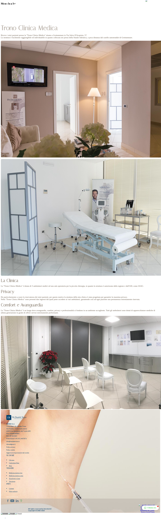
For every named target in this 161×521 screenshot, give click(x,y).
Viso (104, 5)
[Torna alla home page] (16, 418)
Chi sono (11, 460)
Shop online (121, 5)
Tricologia (12, 481)
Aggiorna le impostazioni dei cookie (17, 453)
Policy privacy (10, 447)
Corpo (111, 5)
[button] (152, 5)
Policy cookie (10, 450)
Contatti (11, 488)
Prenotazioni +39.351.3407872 (16, 438)
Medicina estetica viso (15, 473)
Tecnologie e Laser (14, 478)
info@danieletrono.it (12, 441)
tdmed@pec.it (10, 444)
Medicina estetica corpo (16, 476)
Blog (131, 5)
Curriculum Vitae (14, 463)
